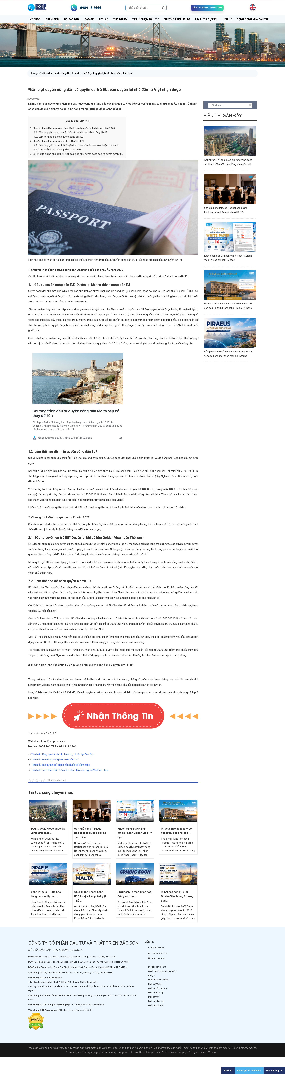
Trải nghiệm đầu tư (145, 19)
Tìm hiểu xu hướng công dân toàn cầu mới (55, 759)
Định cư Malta (154, 984)
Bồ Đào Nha (71, 19)
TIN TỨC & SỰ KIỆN (206, 19)
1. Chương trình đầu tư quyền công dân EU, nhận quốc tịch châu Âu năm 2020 (72, 128)
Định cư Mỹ (153, 997)
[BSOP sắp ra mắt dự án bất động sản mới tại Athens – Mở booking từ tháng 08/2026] (135, 874)
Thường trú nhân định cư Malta (89, 649)
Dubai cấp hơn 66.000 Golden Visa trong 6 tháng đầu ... (177, 896)
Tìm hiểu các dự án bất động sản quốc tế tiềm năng (60, 764)
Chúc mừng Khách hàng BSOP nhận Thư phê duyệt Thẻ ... (90, 896)
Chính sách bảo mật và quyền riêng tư (162, 973)
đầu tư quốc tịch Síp (45, 471)
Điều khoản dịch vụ (157, 967)
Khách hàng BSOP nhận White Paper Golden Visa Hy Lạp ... (135, 833)
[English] (252, 7)
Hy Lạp (103, 19)
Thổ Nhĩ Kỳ (120, 19)
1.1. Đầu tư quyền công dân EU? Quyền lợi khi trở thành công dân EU (71, 132)
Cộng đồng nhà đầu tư (252, 19)
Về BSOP (35, 19)
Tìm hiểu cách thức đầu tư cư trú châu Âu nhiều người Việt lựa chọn (69, 770)
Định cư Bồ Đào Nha (157, 988)
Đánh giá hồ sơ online (249, 1070)
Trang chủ (36, 73)
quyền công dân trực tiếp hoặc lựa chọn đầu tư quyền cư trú (147, 259)
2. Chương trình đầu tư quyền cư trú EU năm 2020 (57, 141)
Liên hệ (227, 19)
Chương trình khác (176, 19)
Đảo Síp (89, 19)
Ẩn (87, 121)
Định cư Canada (155, 1005)
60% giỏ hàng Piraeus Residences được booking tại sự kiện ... (90, 833)
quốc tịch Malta (65, 489)
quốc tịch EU (76, 507)
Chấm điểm (52, 19)
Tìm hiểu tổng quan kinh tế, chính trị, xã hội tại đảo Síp (62, 754)
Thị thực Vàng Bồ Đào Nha (69, 618)
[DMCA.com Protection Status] (36, 1021)
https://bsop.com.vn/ (52, 741)
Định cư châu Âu (156, 1001)
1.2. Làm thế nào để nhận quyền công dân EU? (59, 136)
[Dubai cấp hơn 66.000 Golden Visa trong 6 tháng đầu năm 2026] (178, 874)
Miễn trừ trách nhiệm (158, 979)
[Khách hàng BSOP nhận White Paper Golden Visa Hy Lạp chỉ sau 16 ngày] (135, 810)
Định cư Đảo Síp (156, 992)
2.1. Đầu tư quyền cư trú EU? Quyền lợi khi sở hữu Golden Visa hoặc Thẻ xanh (76, 145)
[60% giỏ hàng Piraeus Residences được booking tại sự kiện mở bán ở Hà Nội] (92, 810)
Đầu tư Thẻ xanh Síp (40, 636)
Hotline (228, 1070)
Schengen (115, 549)
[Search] (164, 7)
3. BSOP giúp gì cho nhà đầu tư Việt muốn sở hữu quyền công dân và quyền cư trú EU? (77, 153)
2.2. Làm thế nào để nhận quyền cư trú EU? (58, 149)
